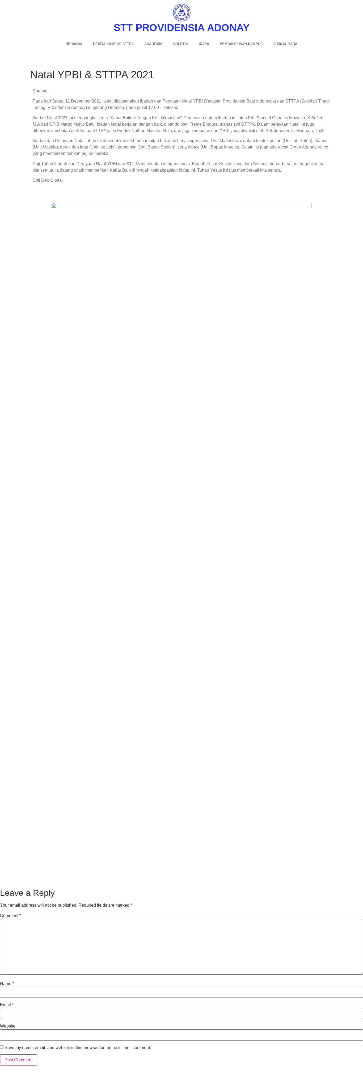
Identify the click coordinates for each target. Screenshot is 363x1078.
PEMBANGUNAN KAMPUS (241, 44)
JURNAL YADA (285, 44)
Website (7, 1026)
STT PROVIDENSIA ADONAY (182, 27)
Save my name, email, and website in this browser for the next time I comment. (78, 1048)
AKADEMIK (153, 44)
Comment (10, 916)
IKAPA (204, 44)
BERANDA (74, 44)
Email (7, 1005)
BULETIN (180, 44)
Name (7, 984)
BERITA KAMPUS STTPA (113, 44)
